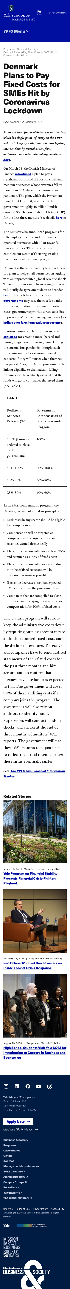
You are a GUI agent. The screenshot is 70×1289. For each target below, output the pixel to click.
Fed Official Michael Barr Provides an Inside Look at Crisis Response (32, 965)
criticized (10, 336)
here (59, 217)
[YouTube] (38, 1088)
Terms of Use (23, 1208)
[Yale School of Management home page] (19, 12)
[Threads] (49, 1088)
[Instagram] (6, 1088)
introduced (23, 174)
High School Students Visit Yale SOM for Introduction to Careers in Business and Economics (34, 1052)
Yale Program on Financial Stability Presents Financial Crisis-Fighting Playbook (30, 878)
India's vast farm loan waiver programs (32, 322)
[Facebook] (27, 1088)
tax (6, 295)
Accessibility (57, 1208)
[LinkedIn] (17, 1088)
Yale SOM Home (59, 12)
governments (13, 300)
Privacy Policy (40, 1208)
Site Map (8, 1208)
